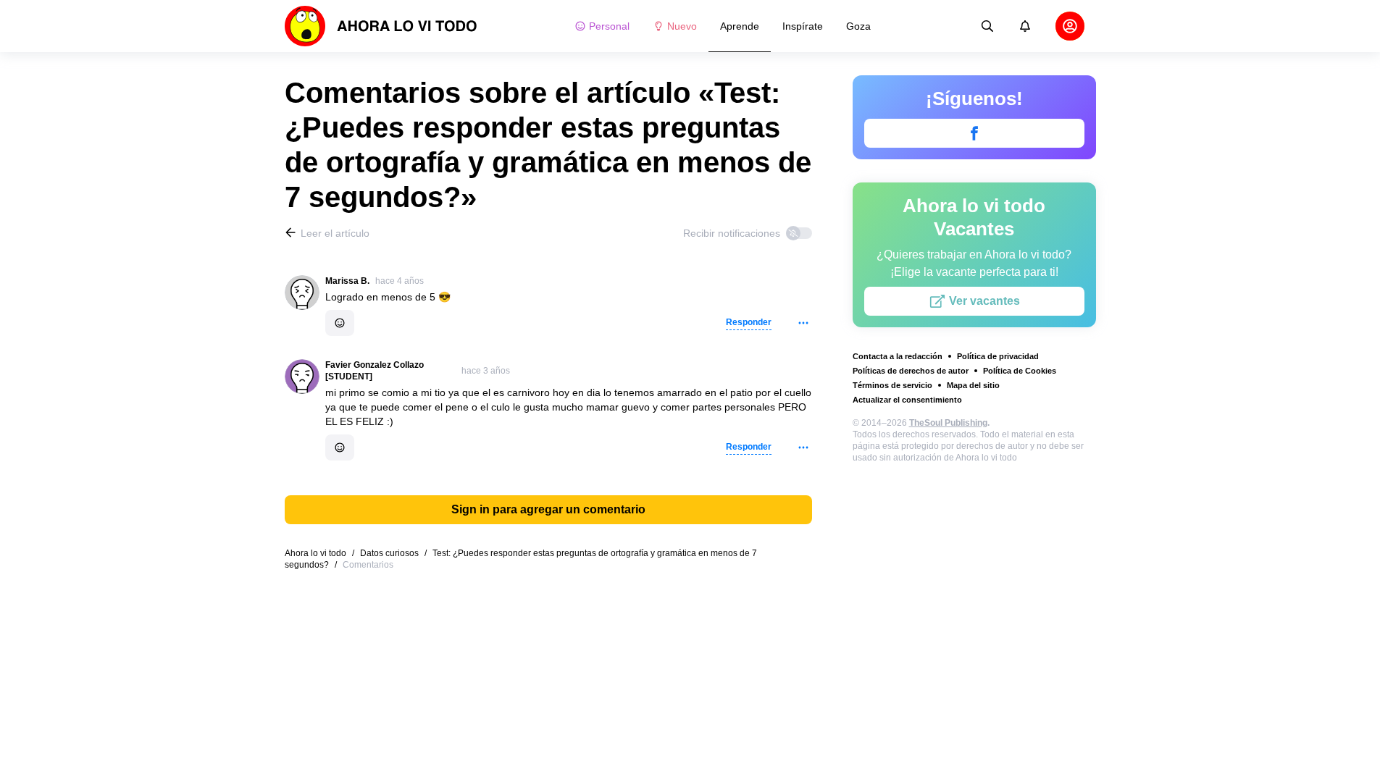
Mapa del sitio (973, 385)
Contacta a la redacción (897, 356)
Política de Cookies (1019, 370)
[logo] (381, 26)
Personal (609, 26)
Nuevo (682, 26)
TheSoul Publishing (948, 423)
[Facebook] (974, 133)
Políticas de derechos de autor (911, 370)
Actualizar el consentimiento (907, 399)
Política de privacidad (998, 356)
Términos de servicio (892, 385)
